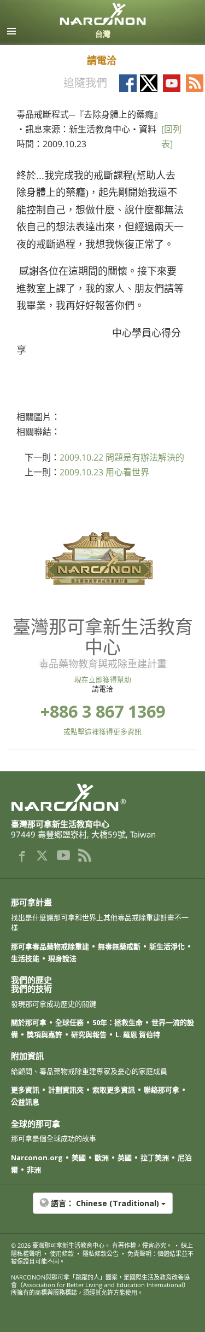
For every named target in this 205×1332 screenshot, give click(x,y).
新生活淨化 (167, 946)
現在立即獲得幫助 (102, 679)
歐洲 (102, 1157)
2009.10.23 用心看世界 (104, 472)
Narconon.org (37, 1157)
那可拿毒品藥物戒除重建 (50, 946)
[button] (102, 1209)
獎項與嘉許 (44, 1034)
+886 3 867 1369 (102, 711)
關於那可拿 (28, 1022)
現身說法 (62, 958)
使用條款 (62, 1253)
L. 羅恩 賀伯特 (137, 1034)
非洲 (34, 1169)
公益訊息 (25, 1102)
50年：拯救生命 (117, 1022)
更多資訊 (25, 1090)
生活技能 (25, 958)
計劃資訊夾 (66, 1090)
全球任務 (69, 1022)
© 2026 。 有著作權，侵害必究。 (91, 1245)
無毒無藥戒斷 (119, 946)
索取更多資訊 (113, 1090)
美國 (79, 1157)
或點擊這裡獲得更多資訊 (102, 731)
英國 (125, 1157)
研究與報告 (89, 1034)
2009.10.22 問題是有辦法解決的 (122, 457)
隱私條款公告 (101, 1253)
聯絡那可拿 (161, 1090)
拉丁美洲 (154, 1157)
